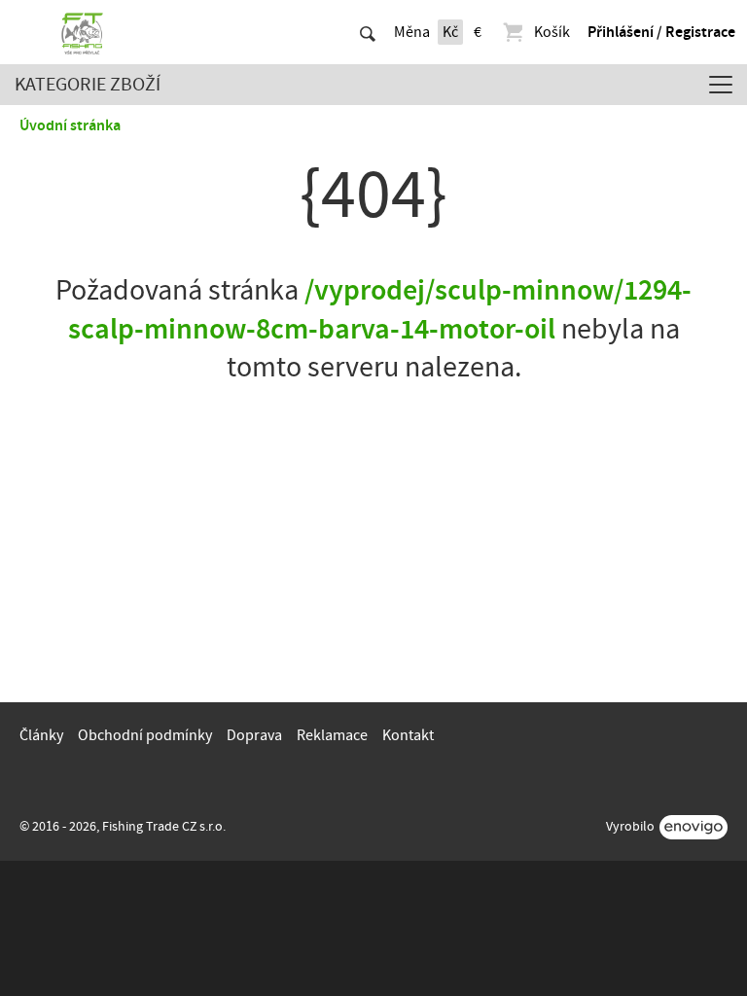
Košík (552, 32)
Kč (450, 32)
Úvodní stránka (70, 125)
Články (41, 735)
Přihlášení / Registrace (661, 32)
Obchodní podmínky (145, 735)
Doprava (254, 735)
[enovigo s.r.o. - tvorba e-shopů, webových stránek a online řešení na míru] (693, 827)
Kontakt (408, 735)
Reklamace (332, 735)
